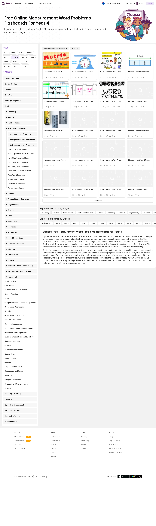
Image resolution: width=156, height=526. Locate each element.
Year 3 (6, 57)
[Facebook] (33, 476)
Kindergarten (9, 53)
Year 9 (24, 62)
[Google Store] (136, 476)
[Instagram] (37, 476)
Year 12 (25, 66)
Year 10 (7, 66)
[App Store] (124, 476)
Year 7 (6, 62)
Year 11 (16, 66)
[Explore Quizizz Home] (7, 3)
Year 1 (21, 53)
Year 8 (15, 62)
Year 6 (32, 57)
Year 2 (29, 53)
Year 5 (24, 57)
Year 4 (15, 57)
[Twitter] (29, 476)
